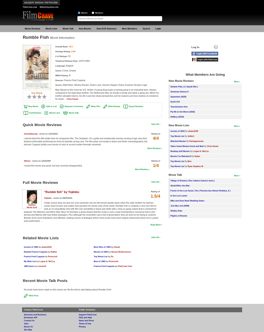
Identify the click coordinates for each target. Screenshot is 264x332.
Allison (27, 161)
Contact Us (29, 320)
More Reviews (154, 148)
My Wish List (30, 261)
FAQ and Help (85, 317)
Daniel (117, 247)
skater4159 (46, 247)
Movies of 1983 (101, 252)
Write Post (33, 296)
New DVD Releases (107, 28)
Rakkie (54, 252)
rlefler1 (191, 136)
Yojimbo (32, 205)
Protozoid (52, 256)
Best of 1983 (99, 261)
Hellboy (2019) (177, 117)
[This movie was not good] (33, 96)
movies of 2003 (177, 131)
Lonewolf (41, 266)
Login (158, 28)
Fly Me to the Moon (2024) (182, 112)
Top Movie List (101, 256)
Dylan (197, 156)
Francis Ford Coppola (34, 256)
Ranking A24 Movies (180, 151)
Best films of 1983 (102, 247)
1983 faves (29, 266)
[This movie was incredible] (45, 96)
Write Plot (95, 106)
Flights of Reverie (178, 216)
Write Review (114, 106)
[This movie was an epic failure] (28, 96)
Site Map (28, 330)
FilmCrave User (125, 266)
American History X (179, 92)
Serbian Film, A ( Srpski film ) (184, 87)
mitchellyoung (31, 134)
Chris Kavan (72, 99)
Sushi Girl (175, 102)
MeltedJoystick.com (49, 7)
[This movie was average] (35, 96)
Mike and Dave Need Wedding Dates (187, 201)
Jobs (26, 323)
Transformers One (178, 107)
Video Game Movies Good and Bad (186, 146)
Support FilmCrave (88, 315)
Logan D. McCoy (47, 261)
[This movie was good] (40, 96)
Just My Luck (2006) (179, 206)
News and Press (86, 320)
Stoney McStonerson (121, 252)
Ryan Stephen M (195, 166)
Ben (189, 161)
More (236, 82)
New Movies (85, 28)
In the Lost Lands (178, 196)
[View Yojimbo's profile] (32, 191)
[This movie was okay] (38, 96)
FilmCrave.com (30, 7)
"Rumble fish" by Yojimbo (61, 192)
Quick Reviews (136, 106)
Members (99, 13)
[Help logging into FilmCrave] (216, 48)
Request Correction (74, 106)
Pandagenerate (196, 141)
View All (155, 124)
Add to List (51, 106)
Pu (112, 256)
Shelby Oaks (176, 211)
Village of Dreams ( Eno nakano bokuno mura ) (192, 181)
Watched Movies (178, 141)
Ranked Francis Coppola (36, 252)
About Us (28, 327)
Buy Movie (33, 106)
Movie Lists (51, 28)
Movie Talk (68, 28)
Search (146, 28)
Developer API (30, 317)
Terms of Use (85, 323)
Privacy (82, 327)
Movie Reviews (32, 28)
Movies (84, 13)
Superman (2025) (178, 97)
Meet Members (129, 28)
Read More (155, 225)
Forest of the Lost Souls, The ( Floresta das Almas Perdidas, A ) (200, 191)
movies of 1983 (31, 247)
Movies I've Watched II (180, 156)
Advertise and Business (35, 315)
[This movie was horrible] (30, 96)
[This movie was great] (43, 96)
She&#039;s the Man (180, 186)
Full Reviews (35, 113)
